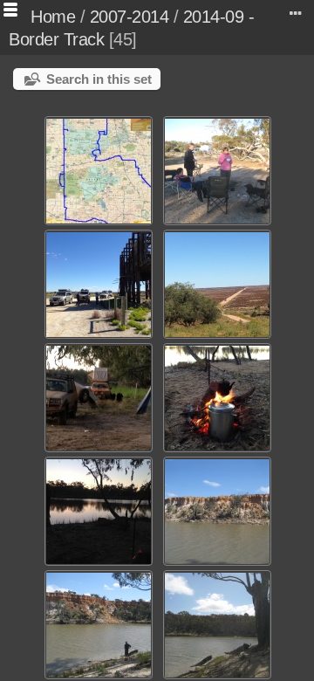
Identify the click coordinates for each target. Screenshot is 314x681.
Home (53, 16)
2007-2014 (129, 16)
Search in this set (99, 79)
